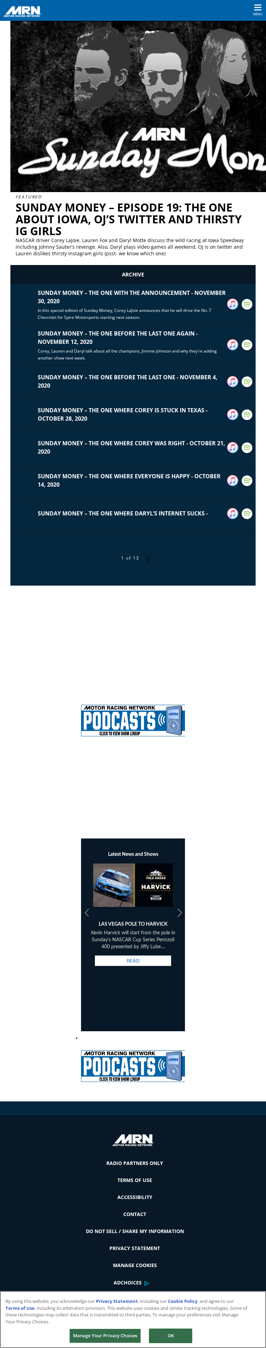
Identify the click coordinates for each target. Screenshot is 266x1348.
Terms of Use (134, 1180)
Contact (134, 1214)
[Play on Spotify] (247, 304)
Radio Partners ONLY (134, 1163)
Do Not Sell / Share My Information (135, 1231)
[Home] (24, 11)
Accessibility (134, 1197)
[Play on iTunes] (233, 304)
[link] (133, 718)
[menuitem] (133, 1163)
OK (171, 1335)
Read (133, 961)
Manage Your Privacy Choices (105, 1335)
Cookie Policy (182, 1301)
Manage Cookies (135, 1265)
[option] (133, 920)
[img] (133, 718)
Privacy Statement (134, 1248)
